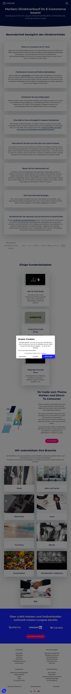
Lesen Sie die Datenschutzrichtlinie (27, 350)
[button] (4, 691)
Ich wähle (35, 356)
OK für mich (48, 356)
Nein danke (22, 356)
